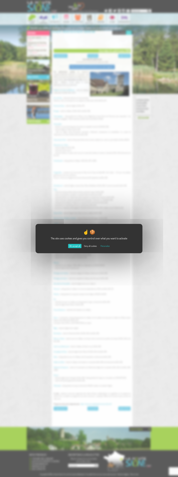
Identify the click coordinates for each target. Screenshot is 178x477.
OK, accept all (74, 246)
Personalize (105, 246)
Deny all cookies (90, 246)
